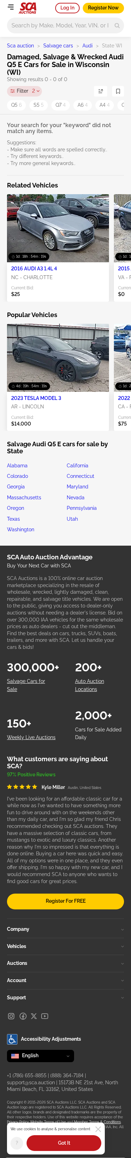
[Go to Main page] (27, 8)
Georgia (16, 486)
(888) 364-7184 (66, 1075)
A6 (83, 105)
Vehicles (16, 946)
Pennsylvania (82, 508)
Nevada (76, 497)
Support (16, 997)
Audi (87, 45)
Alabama (17, 465)
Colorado (17, 476)
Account (16, 980)
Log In (67, 8)
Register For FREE (66, 901)
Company (18, 929)
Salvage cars (58, 45)
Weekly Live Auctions (31, 737)
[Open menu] (10, 7)
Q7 (61, 105)
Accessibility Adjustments (51, 1039)
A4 (105, 105)
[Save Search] (118, 91)
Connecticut (80, 476)
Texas (13, 519)
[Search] (117, 25)
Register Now (103, 8)
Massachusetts (24, 497)
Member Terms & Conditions (97, 1122)
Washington (20, 529)
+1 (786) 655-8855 (26, 1075)
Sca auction (20, 45)
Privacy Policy (17, 1122)
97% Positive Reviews (31, 774)
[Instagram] (11, 1016)
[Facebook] (23, 1016)
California (77, 465)
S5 (39, 105)
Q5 (16, 105)
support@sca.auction (31, 1082)
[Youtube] (45, 1016)
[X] (34, 1016)
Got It (64, 1143)
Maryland (77, 486)
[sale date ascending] (100, 91)
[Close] (98, 1129)
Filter (26, 91)
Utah (72, 519)
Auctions (17, 963)
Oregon (15, 508)
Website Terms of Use (48, 1122)
